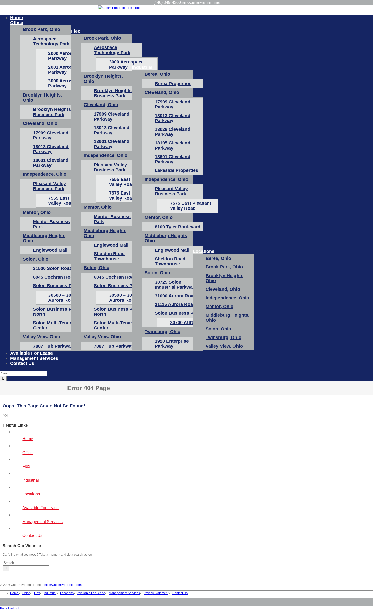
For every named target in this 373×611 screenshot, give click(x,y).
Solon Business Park (55, 285)
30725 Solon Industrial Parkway (175, 285)
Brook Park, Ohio (41, 29)
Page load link (10, 608)
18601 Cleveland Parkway (51, 163)
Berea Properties (173, 83)
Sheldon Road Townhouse (109, 256)
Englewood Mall (50, 250)
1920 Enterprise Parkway (172, 344)
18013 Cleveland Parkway (51, 149)
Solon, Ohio (35, 259)
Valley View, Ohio (41, 336)
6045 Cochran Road (54, 277)
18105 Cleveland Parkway (172, 145)
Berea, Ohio (157, 74)
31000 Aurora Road (175, 295)
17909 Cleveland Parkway (51, 135)
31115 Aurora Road (175, 304)
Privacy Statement (156, 593)
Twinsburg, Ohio (162, 331)
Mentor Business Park (51, 224)
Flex (26, 466)
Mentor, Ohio (37, 212)
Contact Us (32, 535)
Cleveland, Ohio (40, 123)
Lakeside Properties (176, 170)
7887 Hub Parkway (53, 346)
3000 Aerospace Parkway (126, 64)
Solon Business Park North (55, 312)
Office (27, 453)
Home (27, 439)
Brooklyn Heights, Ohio (42, 97)
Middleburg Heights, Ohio (45, 238)
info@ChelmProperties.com (201, 3)
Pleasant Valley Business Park (49, 186)
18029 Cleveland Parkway (172, 132)
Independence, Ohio (44, 174)
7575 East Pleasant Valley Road (190, 206)
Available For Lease (40, 508)
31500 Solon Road (52, 268)
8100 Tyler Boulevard (177, 226)
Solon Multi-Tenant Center (53, 325)
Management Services (42, 522)
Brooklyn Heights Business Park (52, 112)
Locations (31, 494)
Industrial (30, 480)
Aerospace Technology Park (51, 41)
